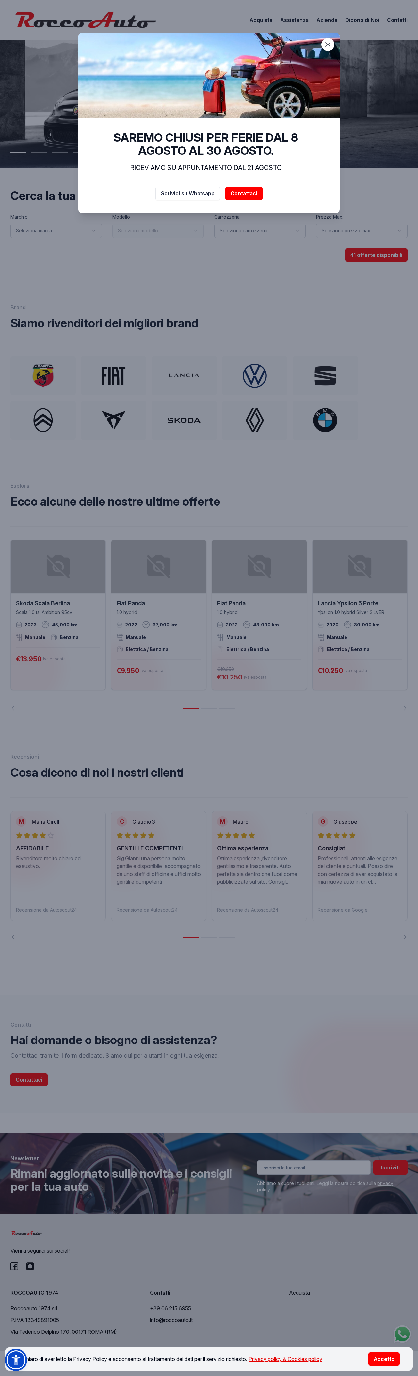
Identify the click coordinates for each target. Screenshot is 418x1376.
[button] (16, 1359)
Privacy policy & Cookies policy (285, 1359)
